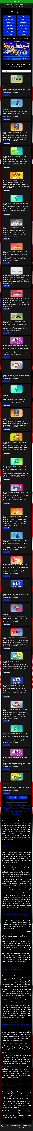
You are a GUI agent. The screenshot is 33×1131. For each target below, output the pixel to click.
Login (7, 58)
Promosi (23, 19)
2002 (21, 797)
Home (9, 16)
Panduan (23, 34)
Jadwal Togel (10, 22)
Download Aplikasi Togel (13, 4)
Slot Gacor (9, 25)
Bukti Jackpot (23, 31)
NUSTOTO (5, 852)
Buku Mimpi (10, 31)
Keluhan (10, 34)
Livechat (20, 6)
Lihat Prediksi (7, 95)
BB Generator (23, 25)
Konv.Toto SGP (23, 28)
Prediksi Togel (9, 19)
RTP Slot (26, 58)
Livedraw (23, 16)
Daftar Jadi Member (24, 4)
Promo (17, 58)
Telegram (13, 6)
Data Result (23, 22)
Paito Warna (10, 28)
